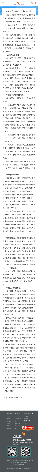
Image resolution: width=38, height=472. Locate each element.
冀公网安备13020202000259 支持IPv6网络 (19, 468)
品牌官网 (28, 430)
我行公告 (9, 421)
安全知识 (26, 416)
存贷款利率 (18, 418)
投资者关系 (10, 418)
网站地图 (9, 428)
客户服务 (17, 416)
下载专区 (17, 426)
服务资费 (17, 423)
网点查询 (17, 428)
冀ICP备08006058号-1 (19, 464)
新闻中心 (9, 426)
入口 (25, 423)
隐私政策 (26, 418)
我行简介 (9, 416)
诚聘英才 (9, 423)
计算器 (17, 421)
